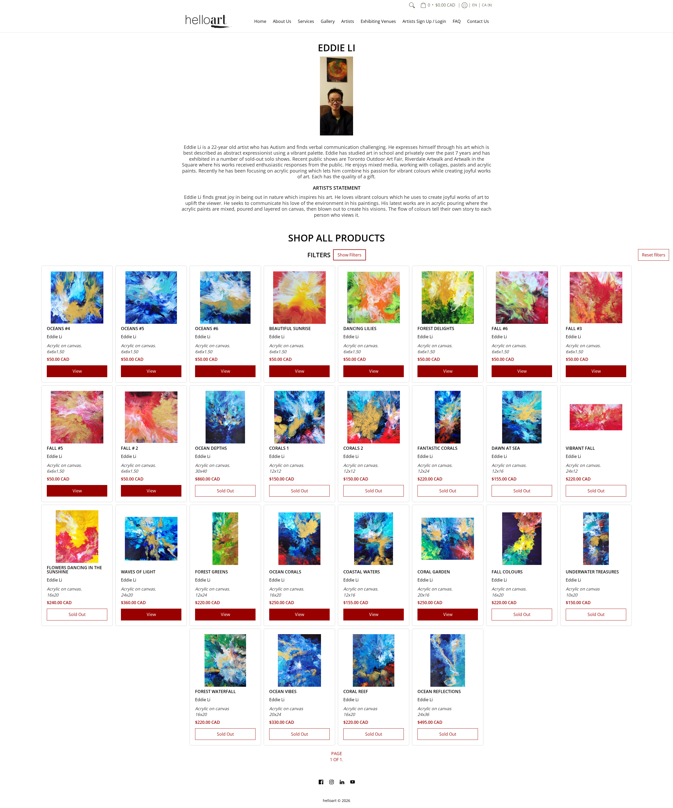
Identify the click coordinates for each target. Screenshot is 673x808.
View (77, 371)
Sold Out (225, 491)
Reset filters (653, 255)
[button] (321, 782)
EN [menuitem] (474, 5)
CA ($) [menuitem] (487, 5)
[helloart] (207, 21)
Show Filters (349, 255)
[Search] (411, 5)
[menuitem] (437, 5)
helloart (329, 800)
